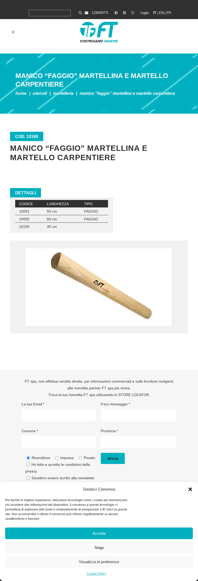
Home (21, 93)
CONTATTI (100, 13)
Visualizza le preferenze (99, 562)
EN (161, 13)
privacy (31, 471)
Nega (99, 547)
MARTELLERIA (63, 93)
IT (154, 13)
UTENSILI (40, 93)
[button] (190, 489)
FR (169, 13)
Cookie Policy (96, 574)
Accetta (99, 533)
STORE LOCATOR (133, 395)
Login (145, 13)
